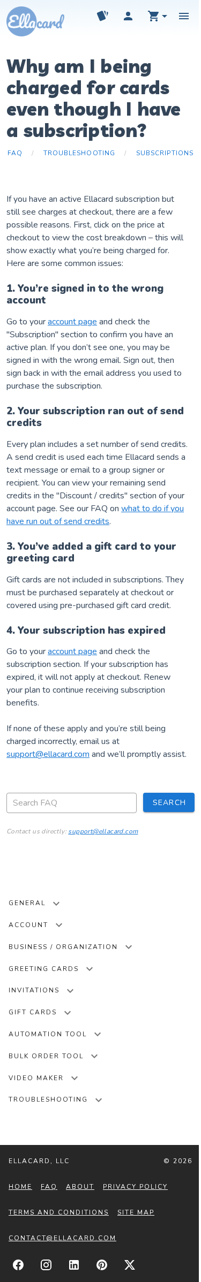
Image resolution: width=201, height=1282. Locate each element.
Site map (135, 1212)
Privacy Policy (135, 1186)
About (80, 1186)
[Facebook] (18, 1265)
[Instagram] (46, 1265)
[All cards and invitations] (102, 16)
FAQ (49, 1186)
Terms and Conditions (59, 1212)
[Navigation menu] (184, 16)
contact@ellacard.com (62, 1238)
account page (72, 322)
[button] (158, 16)
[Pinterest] (101, 1265)
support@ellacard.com (48, 754)
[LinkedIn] (74, 1265)
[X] (129, 1265)
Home (20, 1186)
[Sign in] (128, 16)
